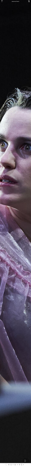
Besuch (11, 464)
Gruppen (19, 464)
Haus (17, 464)
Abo (13, 464)
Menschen (15, 464)
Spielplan (9, 464)
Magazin (21, 464)
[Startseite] (1, 1)
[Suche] (5, 464)
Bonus (25, 461)
